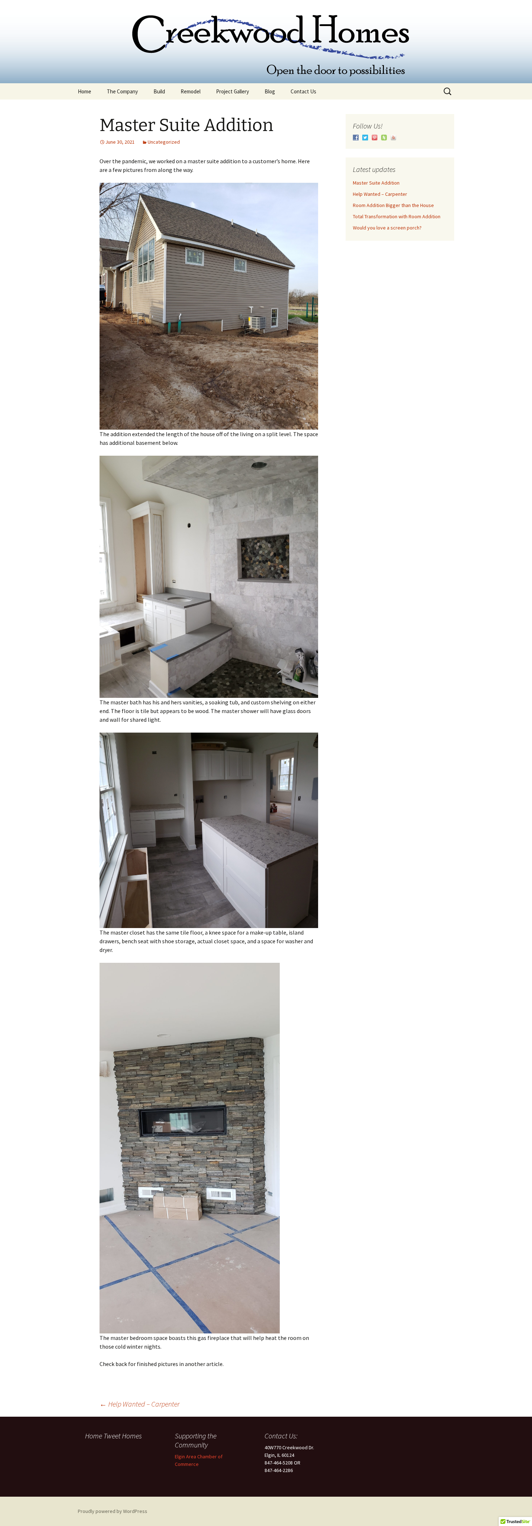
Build (159, 91)
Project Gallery (232, 91)
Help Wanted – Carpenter (140, 1403)
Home (84, 91)
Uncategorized (164, 142)
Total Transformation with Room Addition (396, 216)
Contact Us (303, 91)
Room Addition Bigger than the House (393, 205)
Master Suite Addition (376, 183)
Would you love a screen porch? (387, 227)
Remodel (190, 91)
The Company (122, 91)
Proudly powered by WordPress (112, 1511)
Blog (270, 91)
